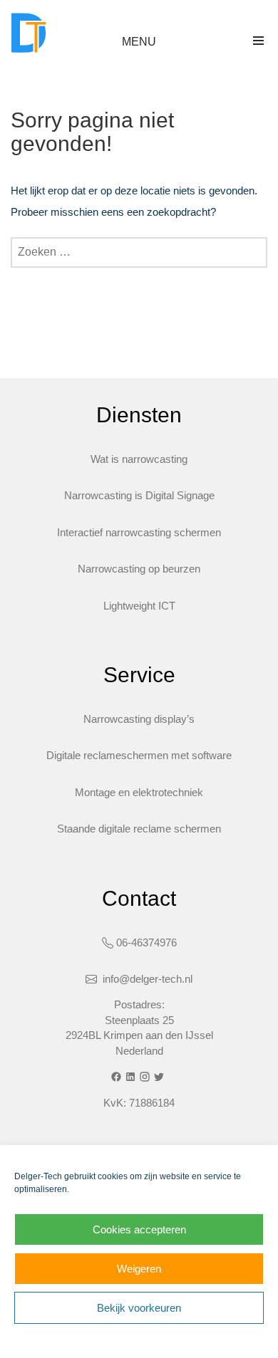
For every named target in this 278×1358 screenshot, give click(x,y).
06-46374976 (146, 942)
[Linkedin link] (132, 1076)
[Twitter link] (160, 1076)
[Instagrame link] (146, 1076)
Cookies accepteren (139, 1229)
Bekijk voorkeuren (139, 1308)
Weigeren (139, 1269)
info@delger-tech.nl (146, 979)
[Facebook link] (117, 1076)
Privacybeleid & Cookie (81, 1339)
